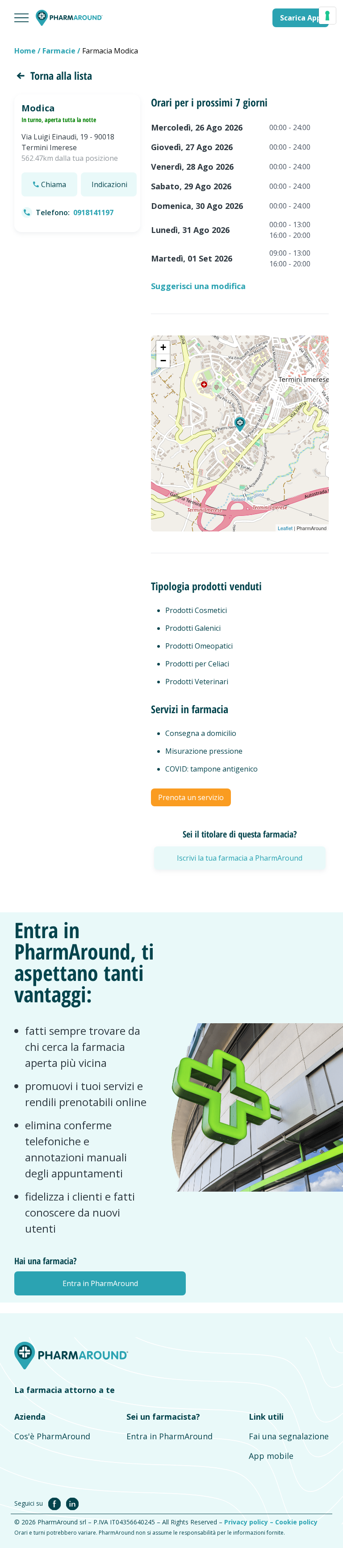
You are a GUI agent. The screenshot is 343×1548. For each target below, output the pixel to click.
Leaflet (285, 527)
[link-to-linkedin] (72, 1503)
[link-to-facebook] (56, 1503)
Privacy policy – (249, 1522)
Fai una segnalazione (289, 1436)
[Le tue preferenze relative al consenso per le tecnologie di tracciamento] (327, 15)
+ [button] (163, 347)
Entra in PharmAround (169, 1436)
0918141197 (93, 212)
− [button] (163, 360)
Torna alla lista (61, 75)
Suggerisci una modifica (198, 286)
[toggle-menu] (21, 18)
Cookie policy (296, 1522)
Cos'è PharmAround (52, 1436)
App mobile (271, 1455)
